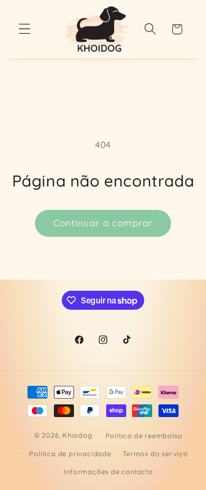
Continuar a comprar (103, 222)
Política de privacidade (70, 453)
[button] (24, 29)
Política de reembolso (144, 435)
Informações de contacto (108, 471)
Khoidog (77, 435)
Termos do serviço (155, 453)
